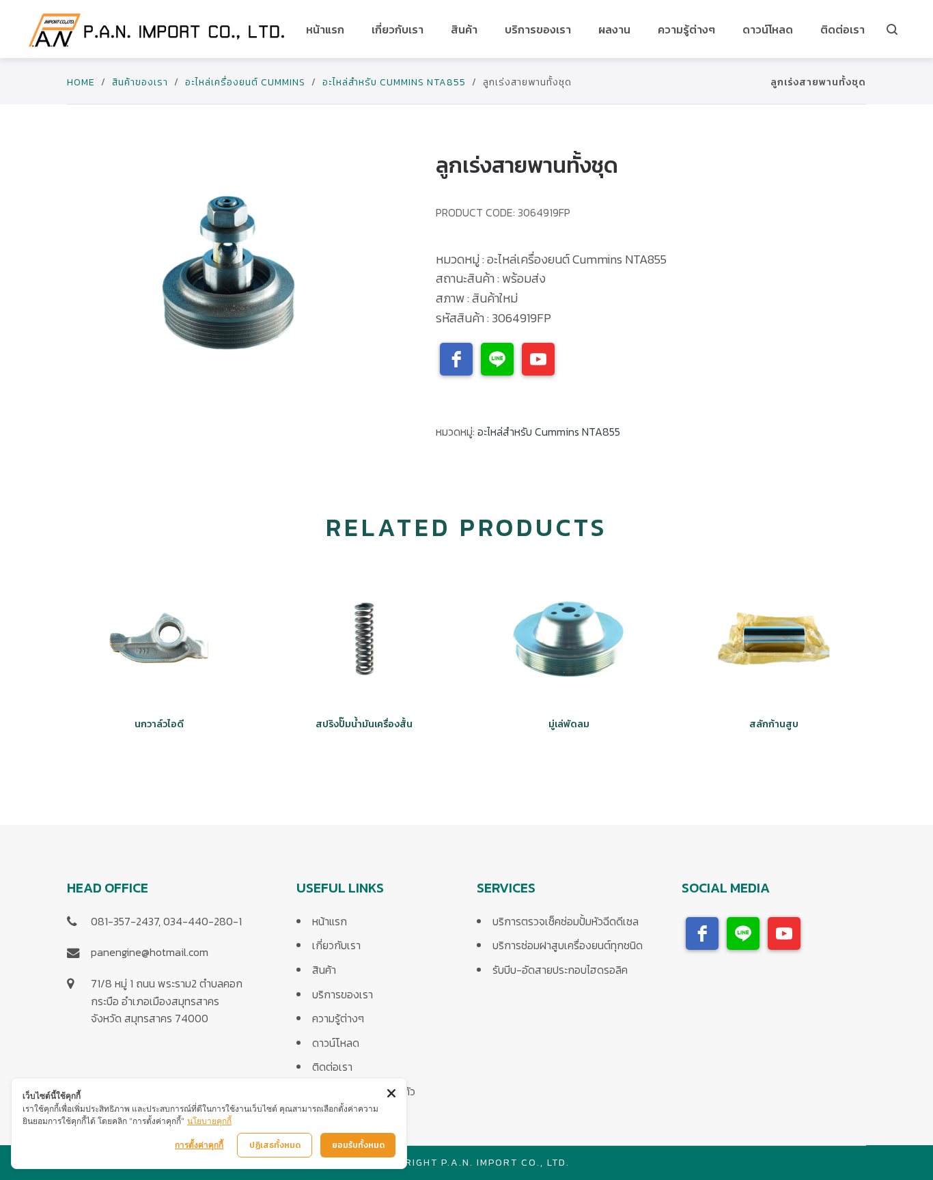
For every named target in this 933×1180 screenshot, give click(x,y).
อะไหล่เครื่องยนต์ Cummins (245, 82)
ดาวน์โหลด (335, 1043)
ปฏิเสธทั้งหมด (275, 1145)
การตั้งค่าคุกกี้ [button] (199, 1145)
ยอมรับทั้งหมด (358, 1145)
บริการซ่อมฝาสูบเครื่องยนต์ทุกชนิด (567, 945)
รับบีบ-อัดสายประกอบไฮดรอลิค (560, 969)
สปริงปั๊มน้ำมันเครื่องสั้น (364, 724)
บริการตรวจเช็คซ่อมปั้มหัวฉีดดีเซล (565, 921)
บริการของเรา (342, 994)
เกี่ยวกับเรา (336, 945)
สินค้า (324, 969)
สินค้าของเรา (140, 82)
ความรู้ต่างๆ (338, 1018)
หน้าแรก (329, 921)
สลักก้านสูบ (773, 724)
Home (81, 82)
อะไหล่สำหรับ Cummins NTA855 (394, 82)
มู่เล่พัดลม (568, 724)
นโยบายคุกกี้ (209, 1121)
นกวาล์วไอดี (159, 724)
